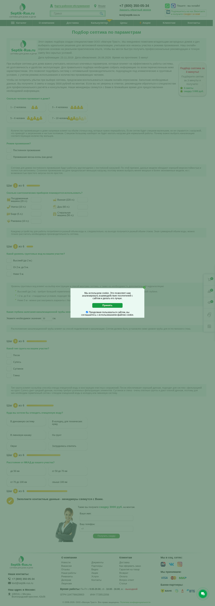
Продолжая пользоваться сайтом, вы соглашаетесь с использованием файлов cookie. (107, 313)
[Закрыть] (144, 287)
